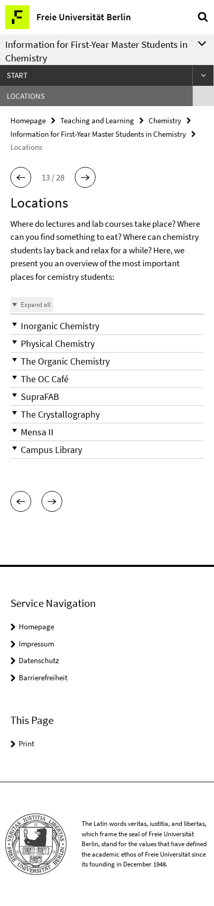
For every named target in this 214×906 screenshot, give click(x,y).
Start (17, 75)
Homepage (28, 120)
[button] (20, 177)
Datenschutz (39, 660)
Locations (26, 96)
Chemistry (165, 120)
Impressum (36, 644)
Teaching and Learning (97, 120)
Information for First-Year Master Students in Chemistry (98, 134)
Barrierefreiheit (43, 677)
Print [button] (26, 743)
